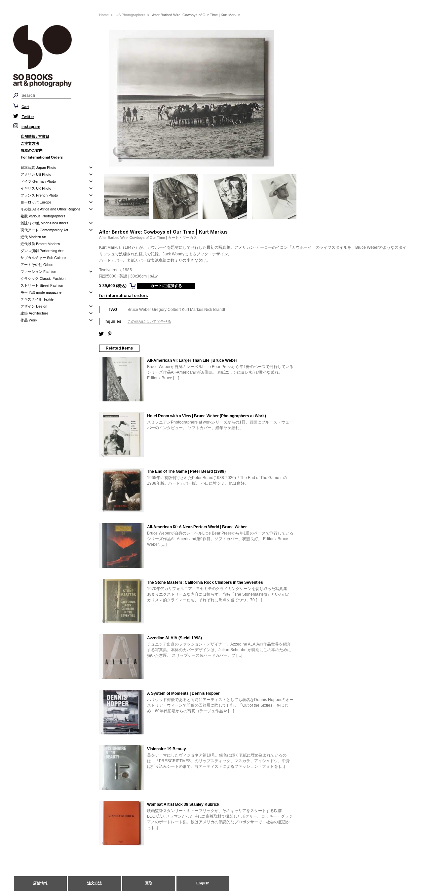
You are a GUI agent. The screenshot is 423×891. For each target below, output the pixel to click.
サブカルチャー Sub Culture (43, 258)
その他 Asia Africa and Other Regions (50, 209)
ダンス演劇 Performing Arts (42, 251)
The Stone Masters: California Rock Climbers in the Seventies (205, 582)
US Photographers (130, 15)
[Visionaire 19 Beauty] (121, 768)
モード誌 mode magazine (40, 292)
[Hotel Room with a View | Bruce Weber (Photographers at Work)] (121, 435)
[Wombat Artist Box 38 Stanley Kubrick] (121, 823)
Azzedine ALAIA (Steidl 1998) (174, 638)
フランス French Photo (39, 195)
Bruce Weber (139, 309)
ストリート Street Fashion (41, 285)
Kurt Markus (192, 309)
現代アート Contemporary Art (44, 230)
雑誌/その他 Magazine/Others (44, 223)
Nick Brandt (214, 309)
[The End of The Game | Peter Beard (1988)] (121, 490)
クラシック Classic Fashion (42, 278)
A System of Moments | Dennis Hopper (183, 693)
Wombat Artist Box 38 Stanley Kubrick (183, 804)
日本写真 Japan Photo (38, 167)
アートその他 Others (37, 265)
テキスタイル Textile (37, 299)
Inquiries (112, 321)
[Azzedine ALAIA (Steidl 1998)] (121, 657)
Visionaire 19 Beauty (166, 749)
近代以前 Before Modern (40, 244)
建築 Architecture (34, 313)
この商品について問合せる (149, 321)
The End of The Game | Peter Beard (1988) (186, 471)
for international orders (123, 295)
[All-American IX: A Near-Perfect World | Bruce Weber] (121, 546)
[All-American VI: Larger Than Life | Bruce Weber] (121, 379)
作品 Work (28, 320)
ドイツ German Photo (38, 181)
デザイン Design (33, 306)
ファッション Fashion (38, 272)
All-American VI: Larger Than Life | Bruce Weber (192, 360)
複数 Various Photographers (42, 216)
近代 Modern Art (33, 237)
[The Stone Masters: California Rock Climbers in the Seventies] (121, 601)
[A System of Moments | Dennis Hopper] (121, 712)
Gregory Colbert (166, 309)
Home (104, 15)
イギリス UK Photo (35, 188)
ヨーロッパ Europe (35, 202)
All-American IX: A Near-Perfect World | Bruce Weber (197, 527)
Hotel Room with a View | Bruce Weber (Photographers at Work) (206, 416)
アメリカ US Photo (35, 174)
